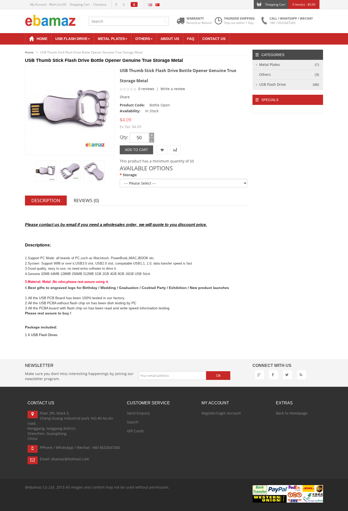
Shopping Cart (80, 4)
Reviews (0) (86, 200)
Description (45, 200)
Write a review (172, 88)
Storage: (130, 174)
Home (29, 52)
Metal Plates (289, 64)
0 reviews (146, 88)
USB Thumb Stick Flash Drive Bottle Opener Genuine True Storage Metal (91, 52)
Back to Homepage (291, 413)
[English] (150, 4)
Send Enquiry (138, 413)
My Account (38, 4)
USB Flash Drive (289, 84)
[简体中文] (157, 4)
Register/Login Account (221, 413)
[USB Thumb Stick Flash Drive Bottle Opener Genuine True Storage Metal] (45, 171)
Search (133, 422)
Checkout (99, 4)
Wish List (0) (57, 4)
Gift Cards (135, 431)
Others (289, 74)
